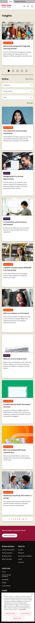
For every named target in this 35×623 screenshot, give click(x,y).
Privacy (4, 572)
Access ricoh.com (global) (25, 556)
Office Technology (7, 559)
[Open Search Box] (24, 6)
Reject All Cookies (10, 613)
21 (24, 519)
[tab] (9, 71)
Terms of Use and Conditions (6, 575)
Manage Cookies (17, 618)
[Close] (32, 594)
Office (10, 1)
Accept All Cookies (25, 613)
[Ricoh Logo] (6, 6)
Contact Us (21, 562)
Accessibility (5, 579)
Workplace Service (7, 556)
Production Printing (20, 1)
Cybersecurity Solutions (8, 550)
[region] (18, 607)
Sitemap (4, 582)
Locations (20, 550)
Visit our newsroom (9, 535)
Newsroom (21, 553)
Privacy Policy (22, 609)
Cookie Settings (6, 586)
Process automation (7, 553)
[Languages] (28, 6)
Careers (20, 559)
